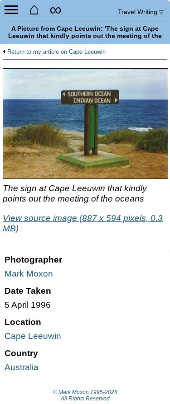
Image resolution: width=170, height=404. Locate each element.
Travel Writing (141, 11)
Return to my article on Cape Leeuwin (56, 52)
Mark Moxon (29, 273)
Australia (22, 367)
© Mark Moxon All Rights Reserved (85, 395)
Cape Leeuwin (33, 336)
